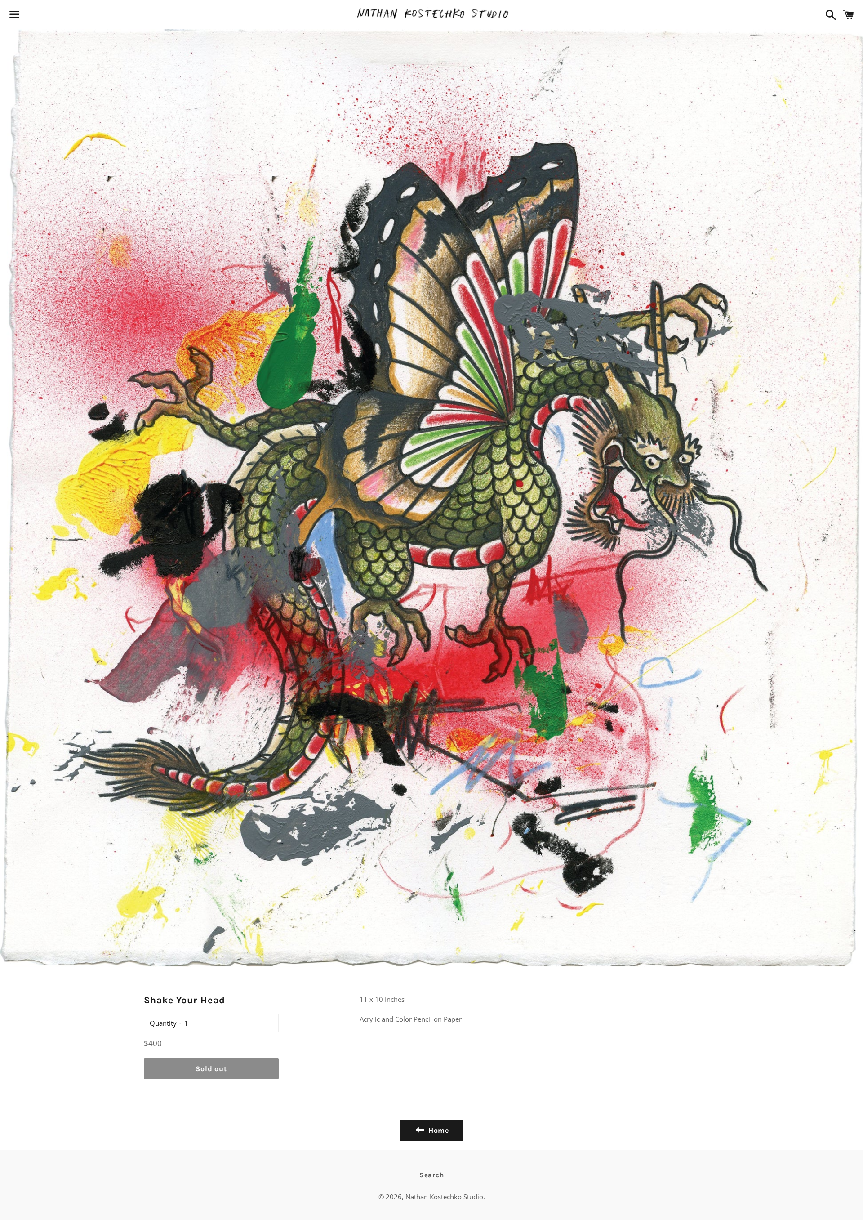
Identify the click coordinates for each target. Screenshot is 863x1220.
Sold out (211, 1068)
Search (431, 1175)
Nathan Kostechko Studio (444, 1196)
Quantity (163, 1023)
